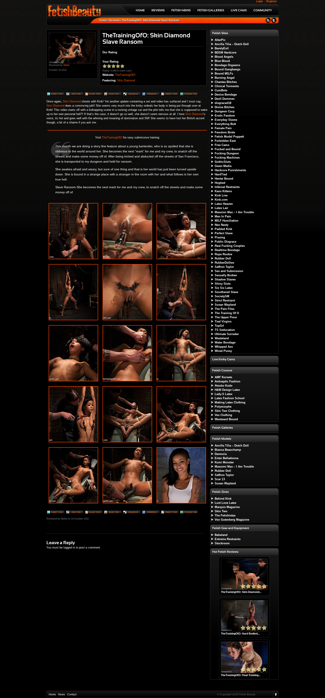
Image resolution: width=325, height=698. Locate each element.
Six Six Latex (224, 288)
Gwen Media (223, 166)
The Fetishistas (225, 515)
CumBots (221, 90)
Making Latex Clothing (230, 402)
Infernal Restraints (227, 187)
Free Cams (222, 145)
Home (103, 20)
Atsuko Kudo (223, 385)
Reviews (114, 20)
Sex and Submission (229, 271)
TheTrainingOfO (125, 75)
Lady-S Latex (223, 394)
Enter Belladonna (226, 458)
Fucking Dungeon (227, 153)
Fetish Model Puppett (229, 136)
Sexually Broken (226, 275)
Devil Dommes (225, 98)
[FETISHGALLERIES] (210, 12)
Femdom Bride (225, 132)
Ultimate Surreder (227, 334)
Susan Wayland (225, 304)
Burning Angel (225, 77)
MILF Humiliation (226, 220)
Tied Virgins (223, 321)
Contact (71, 694)
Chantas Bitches (226, 82)
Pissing (220, 237)
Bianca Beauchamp (228, 449)
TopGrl (219, 325)
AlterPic (220, 40)
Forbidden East (225, 140)
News (61, 694)
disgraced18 (223, 103)
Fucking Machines (227, 157)
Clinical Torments (227, 86)
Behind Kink (223, 498)
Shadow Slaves (225, 279)
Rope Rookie (223, 254)
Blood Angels (224, 56)
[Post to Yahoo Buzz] (112, 94)
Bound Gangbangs (227, 69)
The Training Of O (227, 313)
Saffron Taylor (224, 266)
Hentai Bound (224, 178)
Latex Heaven (224, 203)
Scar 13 (220, 479)
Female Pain (223, 128)
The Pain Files (224, 309)
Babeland (221, 535)
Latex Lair (221, 208)
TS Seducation (225, 330)
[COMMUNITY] (262, 12)
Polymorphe (223, 406)
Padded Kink (223, 229)
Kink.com (221, 199)
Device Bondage (226, 94)
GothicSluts (223, 161)
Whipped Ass (224, 346)
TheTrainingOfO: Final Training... (240, 675)
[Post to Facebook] (150, 94)
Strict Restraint (225, 300)
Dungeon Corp (225, 111)
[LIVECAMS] (239, 12)
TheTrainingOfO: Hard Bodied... (240, 633)
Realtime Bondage (227, 250)
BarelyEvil (222, 48)
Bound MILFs (224, 73)
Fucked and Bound (228, 149)
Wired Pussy (223, 351)
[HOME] (140, 12)
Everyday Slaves (226, 119)
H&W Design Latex (227, 389)
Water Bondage (225, 342)
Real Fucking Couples (230, 245)
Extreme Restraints (228, 539)
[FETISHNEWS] (181, 12)
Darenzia (221, 454)
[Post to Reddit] (170, 94)
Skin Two (221, 511)
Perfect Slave (224, 233)
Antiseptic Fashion (227, 381)
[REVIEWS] (158, 12)
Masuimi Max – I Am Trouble (234, 212)
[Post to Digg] (74, 94)
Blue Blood (222, 61)
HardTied (221, 174)
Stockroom (222, 543)
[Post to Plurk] (93, 94)
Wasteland (222, 338)
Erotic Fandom (225, 115)
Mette (66, 65)
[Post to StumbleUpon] (189, 94)
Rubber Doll (223, 258)
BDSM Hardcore (225, 52)
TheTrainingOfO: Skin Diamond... (241, 592)
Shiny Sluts (223, 283)
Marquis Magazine (227, 507)
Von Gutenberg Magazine (232, 519)
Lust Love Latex (225, 502)
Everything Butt (225, 124)
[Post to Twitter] (55, 94)
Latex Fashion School (230, 398)
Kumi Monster (224, 462)
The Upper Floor (226, 317)
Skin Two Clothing (227, 410)
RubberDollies (224, 262)
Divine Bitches (224, 107)
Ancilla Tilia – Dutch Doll (232, 44)
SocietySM (222, 296)
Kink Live (221, 195)
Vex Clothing (223, 415)
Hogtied (220, 182)
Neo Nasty (221, 224)
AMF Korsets (223, 377)
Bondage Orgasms (227, 65)
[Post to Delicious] (131, 94)
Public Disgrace (225, 241)
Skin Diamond (126, 80)
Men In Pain (223, 216)
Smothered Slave (226, 292)
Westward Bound (226, 419)
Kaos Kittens (223, 191)
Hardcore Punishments (230, 170)
